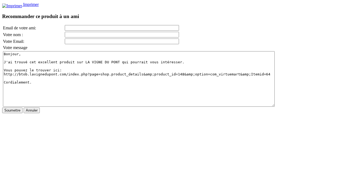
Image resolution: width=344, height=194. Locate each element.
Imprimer (30, 4)
